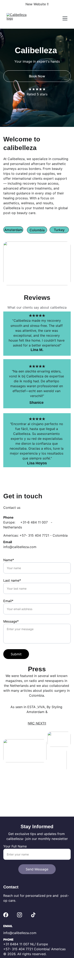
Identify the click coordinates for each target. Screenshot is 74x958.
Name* (8, 560)
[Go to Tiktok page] (33, 914)
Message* (11, 621)
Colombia (37, 230)
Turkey (59, 230)
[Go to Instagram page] (19, 914)
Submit (16, 654)
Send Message (37, 869)
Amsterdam (13, 230)
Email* (8, 601)
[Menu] (64, 18)
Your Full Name (15, 846)
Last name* (12, 580)
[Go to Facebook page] (5, 914)
